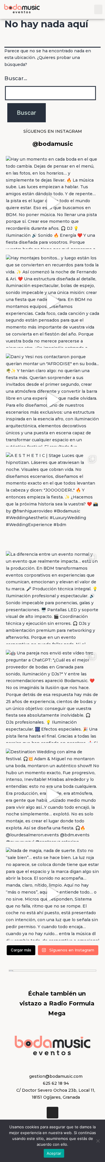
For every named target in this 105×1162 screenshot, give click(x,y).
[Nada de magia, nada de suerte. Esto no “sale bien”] (52, 893)
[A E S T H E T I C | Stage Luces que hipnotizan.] (52, 498)
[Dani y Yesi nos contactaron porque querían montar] (52, 400)
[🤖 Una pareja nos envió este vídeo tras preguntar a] (52, 696)
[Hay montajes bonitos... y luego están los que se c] (52, 301)
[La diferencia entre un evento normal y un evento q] (52, 597)
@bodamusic (52, 143)
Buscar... (15, 78)
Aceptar (54, 1153)
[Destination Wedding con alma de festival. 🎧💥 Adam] (52, 795)
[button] (98, 9)
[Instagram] (52, 1112)
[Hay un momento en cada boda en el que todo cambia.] (52, 202)
